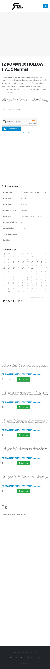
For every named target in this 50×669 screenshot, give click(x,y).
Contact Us (25, 664)
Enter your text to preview (11, 109)
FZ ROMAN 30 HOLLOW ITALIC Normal (21, 374)
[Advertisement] (25, 159)
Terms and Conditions (29, 133)
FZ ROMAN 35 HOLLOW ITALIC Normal (21, 402)
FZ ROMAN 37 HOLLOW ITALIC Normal (21, 458)
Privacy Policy (14, 658)
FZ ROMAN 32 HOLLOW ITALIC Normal (21, 486)
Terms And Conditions (28, 658)
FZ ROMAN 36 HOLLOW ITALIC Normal (21, 430)
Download (24, 379)
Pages (39, 658)
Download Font (12, 128)
